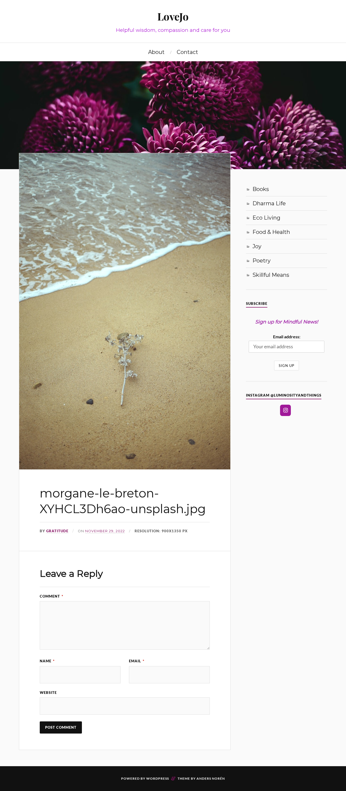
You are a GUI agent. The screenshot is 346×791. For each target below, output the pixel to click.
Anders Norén (211, 778)
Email (136, 661)
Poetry (261, 260)
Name (47, 661)
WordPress (157, 778)
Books (260, 189)
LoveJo (173, 16)
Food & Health (271, 232)
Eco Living (266, 217)
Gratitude (57, 531)
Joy (256, 246)
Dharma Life (269, 203)
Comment (51, 596)
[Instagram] (285, 410)
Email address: (286, 336)
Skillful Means (270, 275)
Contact (187, 52)
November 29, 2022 (105, 531)
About (156, 52)
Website (48, 692)
